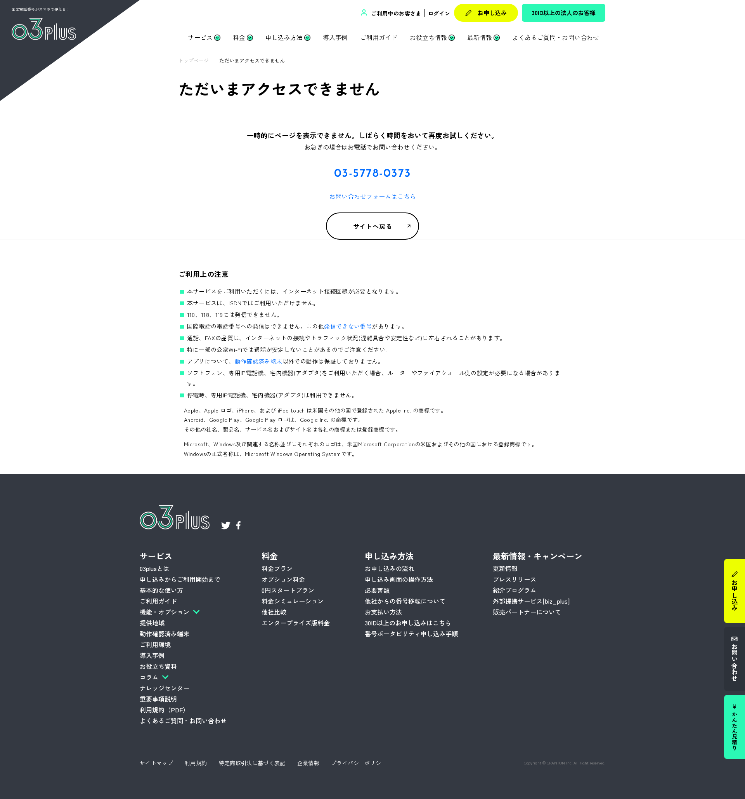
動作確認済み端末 (258, 361)
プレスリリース (514, 579)
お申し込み (492, 13)
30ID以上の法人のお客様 (564, 13)
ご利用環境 (155, 644)
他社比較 (274, 611)
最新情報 (479, 37)
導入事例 (335, 37)
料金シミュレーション (293, 601)
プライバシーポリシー (359, 763)
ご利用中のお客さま (395, 13)
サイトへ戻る (372, 226)
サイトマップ (156, 763)
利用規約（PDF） (164, 709)
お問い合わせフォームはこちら (372, 196)
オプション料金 (283, 579)
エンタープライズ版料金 (296, 622)
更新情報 (505, 568)
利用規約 (196, 763)
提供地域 (152, 622)
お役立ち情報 (428, 37)
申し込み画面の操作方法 (399, 579)
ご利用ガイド (378, 37)
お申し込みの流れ (389, 568)
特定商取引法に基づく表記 (252, 763)
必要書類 (377, 590)
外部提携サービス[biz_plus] (531, 601)
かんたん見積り (734, 731)
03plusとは (154, 568)
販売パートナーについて (527, 611)
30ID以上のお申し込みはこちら (408, 622)
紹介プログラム (514, 590)
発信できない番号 (348, 326)
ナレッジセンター (164, 688)
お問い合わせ (734, 662)
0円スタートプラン (288, 590)
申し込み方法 (284, 37)
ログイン (439, 13)
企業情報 (308, 763)
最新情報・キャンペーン (537, 556)
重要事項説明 (158, 698)
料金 (239, 37)
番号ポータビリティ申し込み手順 (411, 633)
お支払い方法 (383, 611)
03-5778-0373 (372, 174)
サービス (200, 37)
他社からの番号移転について (405, 601)
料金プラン (277, 568)
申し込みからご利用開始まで (180, 579)
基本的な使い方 (161, 590)
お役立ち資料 (158, 666)
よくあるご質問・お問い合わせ (555, 37)
